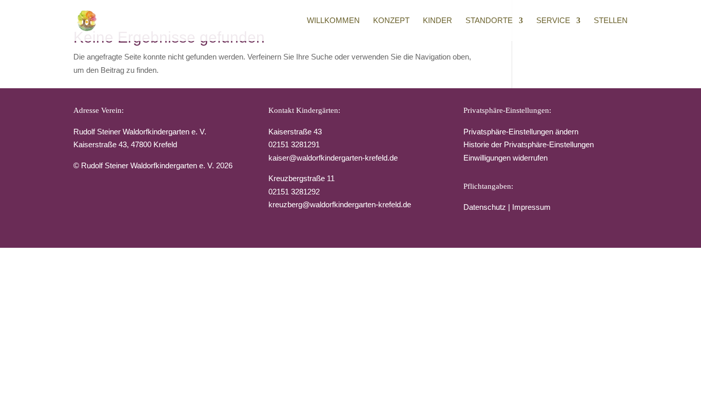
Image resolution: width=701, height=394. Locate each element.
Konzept (391, 21)
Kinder (437, 21)
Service (553, 21)
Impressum (531, 207)
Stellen (611, 21)
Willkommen (333, 21)
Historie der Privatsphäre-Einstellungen (528, 144)
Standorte (489, 21)
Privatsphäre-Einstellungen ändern (520, 131)
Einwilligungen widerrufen (505, 157)
